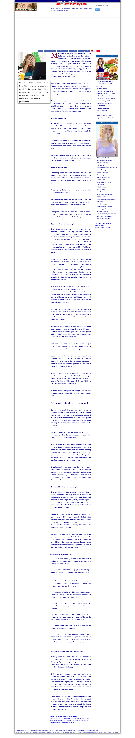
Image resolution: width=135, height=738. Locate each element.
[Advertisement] (67, 34)
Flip (94, 51)
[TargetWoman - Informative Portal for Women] (31, 7)
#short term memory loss (61, 718)
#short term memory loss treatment (60, 720)
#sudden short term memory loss (79, 718)
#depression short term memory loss (64, 723)
